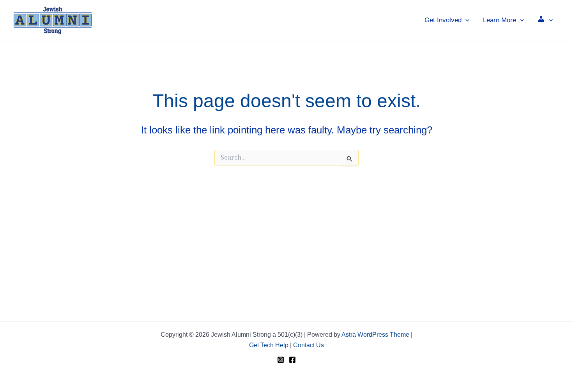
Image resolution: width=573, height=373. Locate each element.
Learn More (499, 20)
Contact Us (308, 345)
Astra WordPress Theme (375, 334)
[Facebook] (292, 359)
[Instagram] (280, 359)
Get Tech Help (268, 345)
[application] (465, 20)
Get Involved (443, 20)
